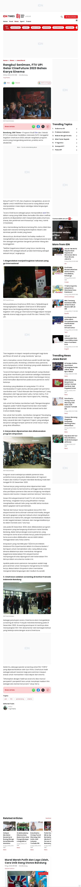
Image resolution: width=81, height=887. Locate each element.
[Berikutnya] (51, 831)
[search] (62, 17)
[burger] (76, 20)
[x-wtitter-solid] (43, 126)
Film (36, 132)
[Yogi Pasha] (5, 708)
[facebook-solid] (38, 126)
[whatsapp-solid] (33, 126)
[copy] (47, 126)
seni (44, 213)
